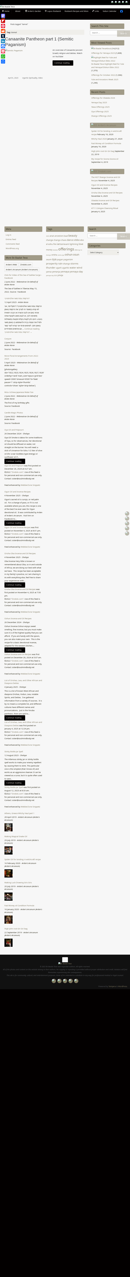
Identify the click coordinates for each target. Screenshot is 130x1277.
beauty (72, 235)
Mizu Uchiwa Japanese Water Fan (18, 392)
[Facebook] (3, 46)
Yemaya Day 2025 (99, 102)
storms (74, 263)
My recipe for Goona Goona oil (104, 159)
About (108, 48)
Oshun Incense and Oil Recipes (17, 618)
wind (79, 267)
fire (54, 244)
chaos (63, 240)
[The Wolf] (123, 2)
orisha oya (61, 255)
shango (66, 263)
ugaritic (65, 267)
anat (52, 235)
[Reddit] (3, 31)
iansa (60, 243)
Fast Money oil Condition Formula (106, 143)
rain (60, 263)
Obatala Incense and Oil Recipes (105, 200)
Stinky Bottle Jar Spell (13, 751)
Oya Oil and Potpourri (14, 429)
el (47, 244)
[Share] (3, 61)
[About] (98, 48)
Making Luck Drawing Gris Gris (18, 882)
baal (66, 235)
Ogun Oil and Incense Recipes (104, 185)
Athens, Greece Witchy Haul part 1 (19, 813)
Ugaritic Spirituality (29, 78)
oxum (48, 259)
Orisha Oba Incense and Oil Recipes (107, 192)
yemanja (56, 271)
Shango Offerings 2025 (101, 116)
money (49, 249)
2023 (47, 236)
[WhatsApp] (3, 56)
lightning (74, 244)
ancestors (58, 235)
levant (66, 244)
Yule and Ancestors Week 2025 (104, 79)
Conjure (7, 338)
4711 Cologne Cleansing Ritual (104, 208)
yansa (49, 271)
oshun (68, 254)
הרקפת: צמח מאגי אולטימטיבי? (17, 298)
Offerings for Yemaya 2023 (103, 53)
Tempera (112, 986)
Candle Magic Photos (13, 412)
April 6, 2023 (13, 78)
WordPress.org (12, 248)
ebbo (77, 239)
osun (76, 254)
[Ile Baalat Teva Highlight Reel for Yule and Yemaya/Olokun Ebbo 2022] (107, 60)
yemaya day (76, 271)
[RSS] (127, 2)
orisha (54, 254)
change (49, 240)
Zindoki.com (104, 171)
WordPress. (122, 986)
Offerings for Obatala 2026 (103, 98)
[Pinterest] (3, 25)
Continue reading (61, 63)
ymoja (60, 275)
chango (57, 240)
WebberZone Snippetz (30, 485)
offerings (66, 249)
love (81, 243)
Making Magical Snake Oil (15, 836)
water (73, 267)
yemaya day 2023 (51, 275)
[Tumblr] (3, 36)
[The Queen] (120, 2)
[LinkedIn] (3, 41)
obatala (55, 250)
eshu (50, 244)
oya (54, 259)
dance (70, 239)
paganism (68, 259)
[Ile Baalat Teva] (113, 2)
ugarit (59, 267)
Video (40, 78)
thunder (50, 267)
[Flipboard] (3, 20)
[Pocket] (3, 51)
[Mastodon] (3, 15)
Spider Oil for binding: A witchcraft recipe (22, 859)
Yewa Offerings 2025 (100, 107)
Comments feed (13, 244)
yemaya (65, 271)
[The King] (116, 2)
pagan (60, 259)
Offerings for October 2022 (103, 75)
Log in (8, 235)
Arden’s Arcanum (107, 125)
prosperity (52, 263)
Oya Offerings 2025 (100, 111)
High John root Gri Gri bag (102, 151)
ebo (82, 240)
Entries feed (11, 239)
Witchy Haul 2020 (99, 138)
